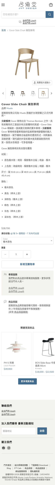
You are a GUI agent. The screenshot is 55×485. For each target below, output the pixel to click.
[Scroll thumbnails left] (3, 93)
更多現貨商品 (27, 381)
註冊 (42, 431)
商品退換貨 (40, 468)
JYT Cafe (17, 468)
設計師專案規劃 (21, 465)
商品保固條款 (20, 312)
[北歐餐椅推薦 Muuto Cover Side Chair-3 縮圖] (12, 93)
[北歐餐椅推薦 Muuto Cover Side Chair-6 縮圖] (43, 93)
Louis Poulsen (9, 365)
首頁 (3, 30)
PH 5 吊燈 (9, 362)
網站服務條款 (21, 471)
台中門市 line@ (8, 414)
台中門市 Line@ (29, 20)
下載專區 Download (39, 465)
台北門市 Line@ (29, 23)
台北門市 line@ (8, 411)
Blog (9, 468)
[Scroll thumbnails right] (51, 93)
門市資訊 (7, 465)
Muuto (9, 108)
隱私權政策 (35, 471)
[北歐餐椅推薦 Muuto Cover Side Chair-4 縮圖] (23, 93)
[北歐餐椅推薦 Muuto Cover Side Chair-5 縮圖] (33, 93)
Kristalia (38, 368)
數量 (3, 248)
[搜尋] (50, 14)
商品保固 (28, 468)
